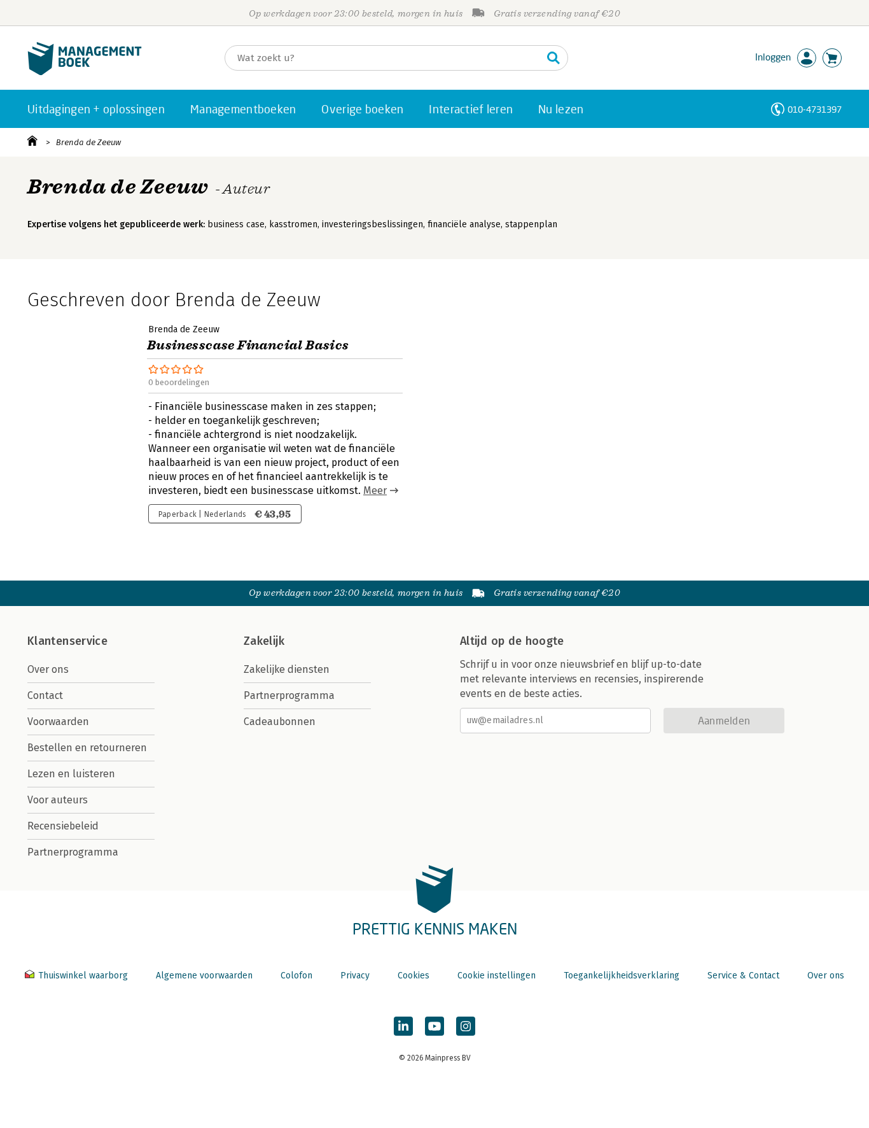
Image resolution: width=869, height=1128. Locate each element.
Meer (375, 490)
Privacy (355, 975)
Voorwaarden (58, 722)
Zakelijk (264, 641)
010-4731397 (815, 109)
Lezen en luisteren (71, 774)
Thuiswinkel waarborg (83, 975)
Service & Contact (743, 975)
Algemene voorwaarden (204, 975)
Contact (45, 695)
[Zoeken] (553, 58)
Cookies (413, 975)
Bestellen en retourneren (87, 748)
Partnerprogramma (72, 852)
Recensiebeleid (63, 826)
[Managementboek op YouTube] (434, 1026)
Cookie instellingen (496, 975)
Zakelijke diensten (287, 669)
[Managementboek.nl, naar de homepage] (84, 72)
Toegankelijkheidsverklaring (621, 975)
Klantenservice (67, 641)
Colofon (296, 975)
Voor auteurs (57, 800)
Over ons (48, 669)
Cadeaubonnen (280, 722)
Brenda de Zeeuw (88, 142)
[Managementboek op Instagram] (465, 1026)
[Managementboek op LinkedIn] (403, 1026)
